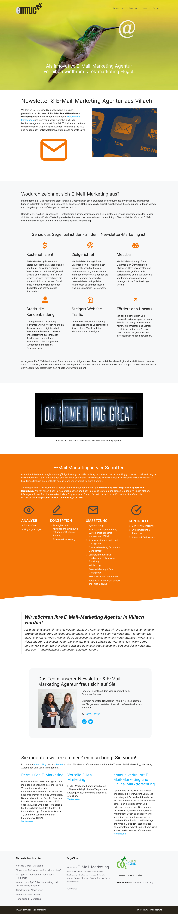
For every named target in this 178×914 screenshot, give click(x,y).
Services (133, 8)
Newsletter (77, 871)
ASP (67, 868)
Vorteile (106, 878)
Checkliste (73, 868)
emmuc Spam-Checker (28, 894)
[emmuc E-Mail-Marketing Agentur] (29, 8)
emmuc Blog (39, 764)
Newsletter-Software (91, 872)
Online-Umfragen (83, 875)
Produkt (116, 8)
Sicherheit (69, 878)
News (144, 8)
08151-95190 (93, 714)
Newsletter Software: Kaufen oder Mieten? (38, 870)
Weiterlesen (27, 821)
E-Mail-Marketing (93, 867)
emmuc (68, 872)
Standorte (71, 888)
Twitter (59, 764)
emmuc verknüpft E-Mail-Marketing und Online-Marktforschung (134, 779)
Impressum (142, 910)
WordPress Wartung (143, 882)
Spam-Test (95, 878)
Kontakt (155, 8)
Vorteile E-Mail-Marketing (81, 777)
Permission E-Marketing (42, 775)
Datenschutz (156, 910)
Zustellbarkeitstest (72, 881)
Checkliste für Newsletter (29, 890)
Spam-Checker (81, 878)
